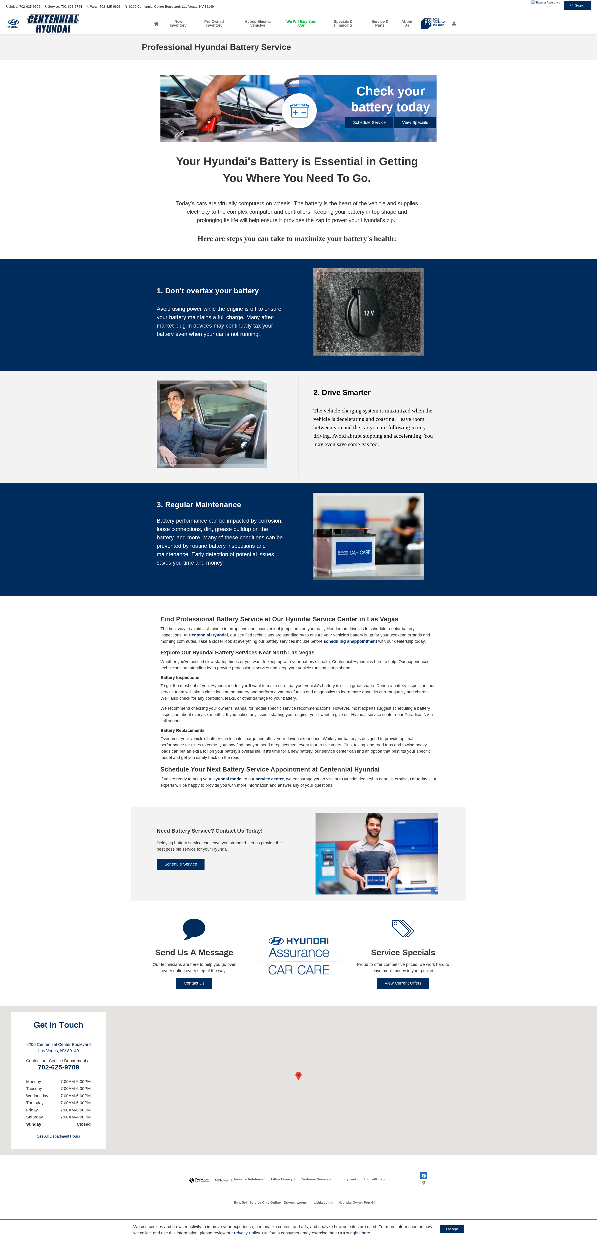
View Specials (415, 122)
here (366, 1233)
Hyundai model (227, 779)
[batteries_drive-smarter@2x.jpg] (212, 424)
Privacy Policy (247, 1233)
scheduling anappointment (350, 641)
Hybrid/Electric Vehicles (258, 23)
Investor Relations (248, 1179)
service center (270, 779)
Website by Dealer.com (199, 1180)
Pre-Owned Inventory (214, 23)
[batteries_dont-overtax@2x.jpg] (368, 312)
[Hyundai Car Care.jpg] (298, 956)
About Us (406, 23)
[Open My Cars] (453, 24)
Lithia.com (322, 1202)
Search (580, 5)
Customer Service (315, 1179)
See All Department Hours (58, 1136)
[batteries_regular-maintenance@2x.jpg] (368, 536)
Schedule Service (369, 122)
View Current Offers (403, 983)
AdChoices (222, 1180)
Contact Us (194, 983)
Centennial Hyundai (208, 635)
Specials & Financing (343, 23)
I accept (452, 1229)
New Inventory (178, 23)
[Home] (13, 23)
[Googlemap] (423, 1182)
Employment (346, 1179)
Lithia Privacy (282, 1179)
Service (380, 23)
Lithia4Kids (373, 1179)
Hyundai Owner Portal (355, 1202)
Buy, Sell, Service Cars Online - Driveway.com (270, 1202)
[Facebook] (423, 1175)
